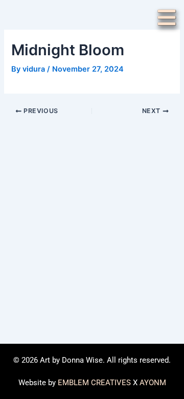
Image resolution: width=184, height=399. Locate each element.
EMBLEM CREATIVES (94, 382)
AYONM (153, 382)
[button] (166, 19)
